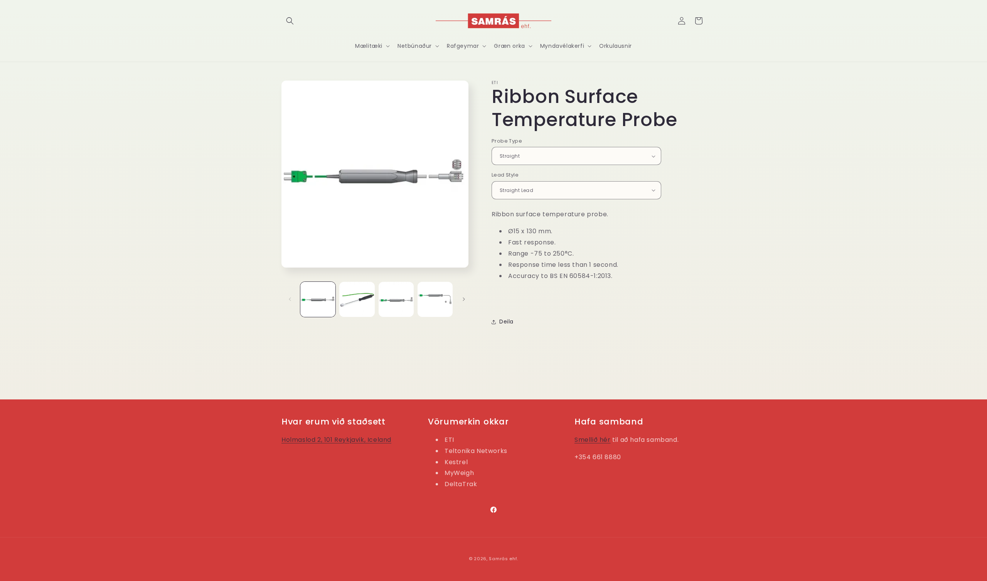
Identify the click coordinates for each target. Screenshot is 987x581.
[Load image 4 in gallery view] (435, 299)
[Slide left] (289, 299)
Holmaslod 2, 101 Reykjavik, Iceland (336, 439)
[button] (289, 20)
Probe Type (507, 141)
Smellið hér (592, 439)
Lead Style (505, 175)
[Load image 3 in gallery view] (396, 299)
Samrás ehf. (503, 559)
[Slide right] (463, 299)
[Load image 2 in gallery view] (356, 299)
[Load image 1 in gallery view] (317, 299)
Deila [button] (506, 321)
